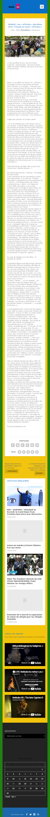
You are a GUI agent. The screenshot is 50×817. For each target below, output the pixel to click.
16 (8, 784)
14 (37, 779)
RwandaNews (25, 30)
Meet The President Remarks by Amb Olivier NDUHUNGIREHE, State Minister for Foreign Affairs (24, 581)
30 (8, 793)
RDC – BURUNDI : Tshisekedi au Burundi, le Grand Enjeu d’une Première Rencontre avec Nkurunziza (24, 511)
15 (42, 779)
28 (37, 788)
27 (31, 788)
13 (31, 779)
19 (25, 784)
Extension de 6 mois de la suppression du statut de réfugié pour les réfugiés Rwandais (24, 616)
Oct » (14, 797)
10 (13, 779)
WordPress (40, 811)
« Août (7, 797)
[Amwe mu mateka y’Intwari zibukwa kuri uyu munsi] (25, 531)
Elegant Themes (20, 811)
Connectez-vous (17, 814)
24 (13, 788)
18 (20, 784)
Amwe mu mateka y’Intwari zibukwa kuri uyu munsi (24, 546)
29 (42, 788)
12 (25, 779)
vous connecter (18, 637)
